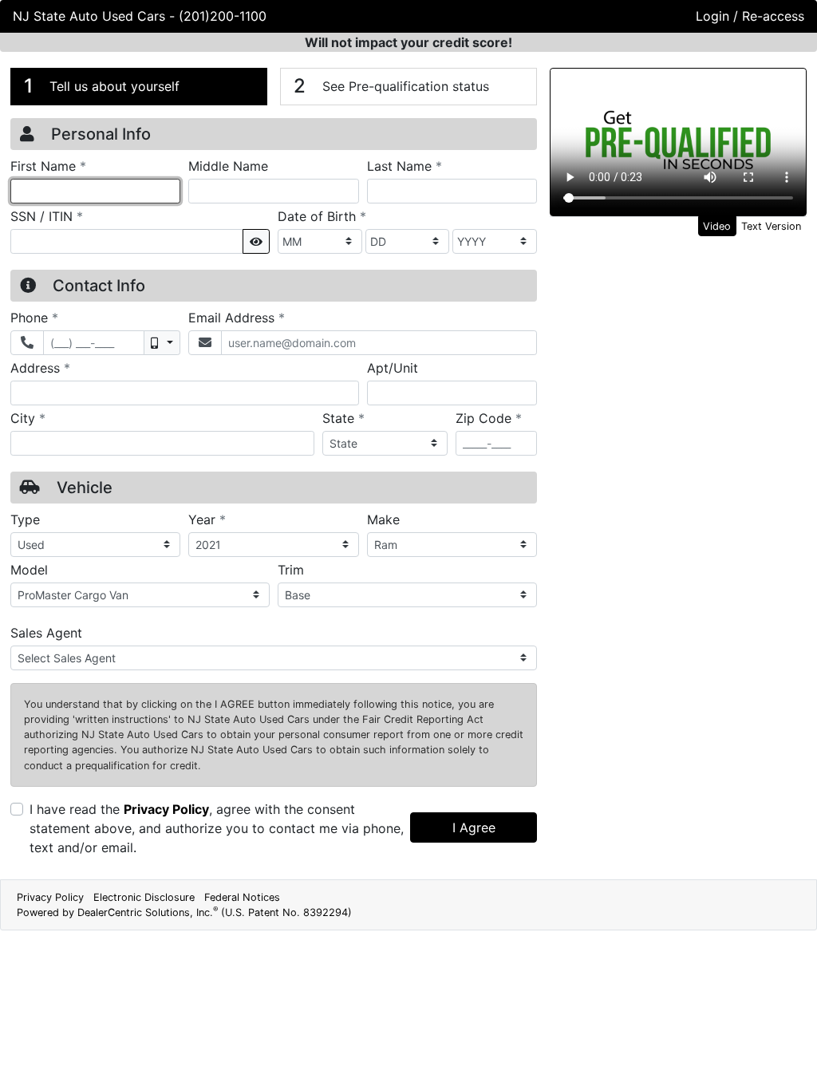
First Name (48, 165)
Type (25, 519)
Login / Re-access (750, 16)
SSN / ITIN (46, 215)
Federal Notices (242, 897)
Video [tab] (717, 226)
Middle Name (228, 166)
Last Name (404, 165)
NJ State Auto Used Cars (91, 16)
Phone (34, 317)
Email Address (236, 317)
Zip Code (489, 417)
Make (383, 519)
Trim (291, 570)
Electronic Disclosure (144, 897)
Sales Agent (46, 633)
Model (29, 570)
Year (207, 519)
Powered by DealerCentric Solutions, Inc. (184, 912)
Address (40, 367)
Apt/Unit (392, 368)
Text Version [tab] (771, 226)
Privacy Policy (166, 809)
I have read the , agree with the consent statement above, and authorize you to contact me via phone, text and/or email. (217, 828)
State (343, 417)
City (27, 417)
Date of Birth (322, 215)
